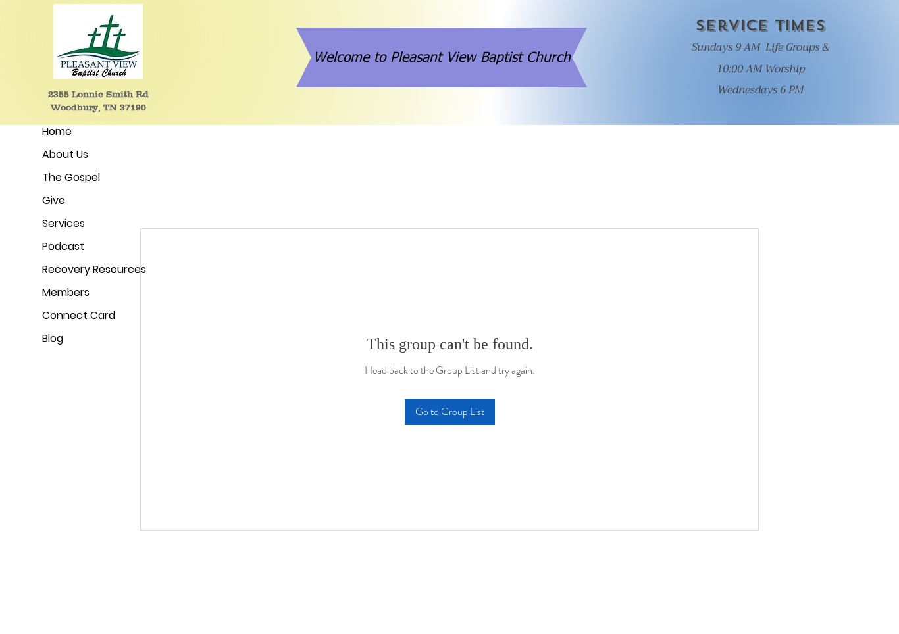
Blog (52, 338)
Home (57, 131)
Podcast (63, 246)
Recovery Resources (90, 269)
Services (63, 223)
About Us (65, 154)
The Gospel (71, 177)
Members (66, 292)
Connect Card (78, 315)
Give (53, 200)
